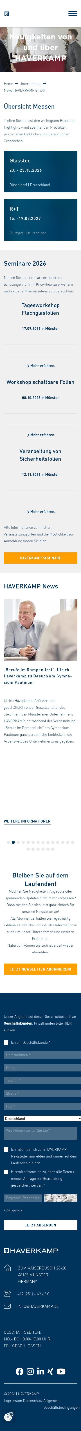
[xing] (50, 1371)
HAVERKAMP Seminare (40, 558)
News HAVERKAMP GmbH (24, 90)
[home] (6, 13)
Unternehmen (30, 83)
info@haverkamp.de (38, 1306)
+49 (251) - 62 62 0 (33, 1293)
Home (8, 83)
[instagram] (30, 1371)
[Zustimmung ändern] (8, 1416)
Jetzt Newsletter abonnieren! (40, 969)
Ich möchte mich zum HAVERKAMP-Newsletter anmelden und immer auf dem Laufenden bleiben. (44, 1156)
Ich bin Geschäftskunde (30, 1042)
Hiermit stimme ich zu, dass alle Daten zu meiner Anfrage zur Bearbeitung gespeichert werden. (43, 1178)
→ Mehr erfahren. (40, 365)
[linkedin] (40, 1371)
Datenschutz (33, 1400)
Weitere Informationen (27, 821)
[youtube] (61, 1371)
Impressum (13, 1400)
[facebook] (19, 1371)
